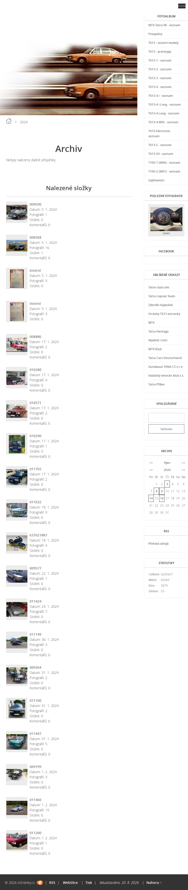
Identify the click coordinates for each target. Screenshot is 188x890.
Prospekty (155, 34)
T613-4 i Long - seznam (164, 104)
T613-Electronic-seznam (159, 133)
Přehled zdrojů (158, 544)
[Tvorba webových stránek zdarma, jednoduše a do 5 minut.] (40, 882)
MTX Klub (155, 349)
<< (151, 463)
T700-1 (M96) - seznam (164, 163)
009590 (35, 204)
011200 (35, 832)
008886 (35, 336)
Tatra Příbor (156, 384)
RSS (52, 882)
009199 (35, 766)
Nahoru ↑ (154, 882)
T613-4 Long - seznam (163, 113)
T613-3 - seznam (159, 78)
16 (162, 498)
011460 (35, 799)
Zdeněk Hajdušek (160, 305)
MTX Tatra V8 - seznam (164, 25)
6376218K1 (38, 535)
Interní (35, 270)
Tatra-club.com (158, 287)
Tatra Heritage (158, 331)
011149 (35, 634)
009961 (166, 233)
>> (183, 463)
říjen (167, 463)
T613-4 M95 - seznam (163, 122)
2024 (167, 470)
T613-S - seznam (159, 145)
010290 (35, 435)
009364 (35, 667)
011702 (35, 469)
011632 (35, 502)
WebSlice (70, 882)
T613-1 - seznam (159, 60)
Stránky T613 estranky (164, 314)
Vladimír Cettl (157, 340)
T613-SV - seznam (160, 154)
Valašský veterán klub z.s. (166, 375)
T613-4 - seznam (159, 87)
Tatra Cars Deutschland (165, 358)
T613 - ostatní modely (163, 43)
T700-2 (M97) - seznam (164, 171)
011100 (35, 700)
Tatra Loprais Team (161, 296)
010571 (35, 402)
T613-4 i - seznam (160, 96)
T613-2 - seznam (159, 69)
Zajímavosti (156, 180)
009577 (35, 568)
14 (151, 498)
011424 (35, 601)
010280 (35, 369)
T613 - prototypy (159, 51)
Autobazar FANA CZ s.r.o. (165, 367)
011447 (35, 733)
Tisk (88, 882)
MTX (151, 323)
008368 (35, 237)
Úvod (9, 121)
